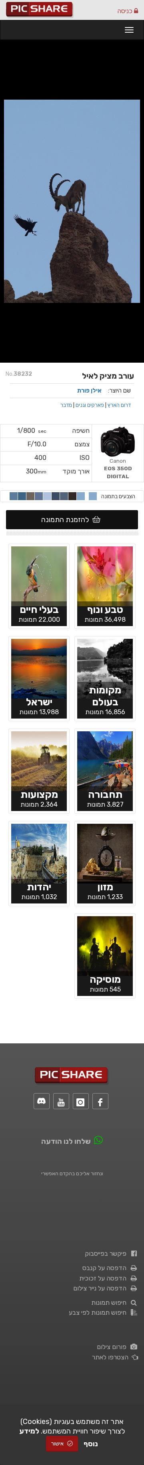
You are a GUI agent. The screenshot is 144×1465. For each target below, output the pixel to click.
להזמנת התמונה (66, 519)
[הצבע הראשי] (93, 496)
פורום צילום (113, 1347)
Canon (118, 468)
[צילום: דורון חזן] (39, 761)
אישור (58, 1443)
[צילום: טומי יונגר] (105, 946)
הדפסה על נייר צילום (101, 1288)
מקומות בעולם (105, 696)
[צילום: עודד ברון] (105, 668)
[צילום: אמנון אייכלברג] (105, 761)
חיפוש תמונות (110, 1302)
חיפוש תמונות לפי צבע (99, 1312)
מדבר (66, 405)
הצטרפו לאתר (112, 1357)
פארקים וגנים (90, 405)
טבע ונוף (105, 609)
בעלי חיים (39, 609)
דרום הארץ (119, 405)
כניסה (125, 11)
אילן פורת (89, 390)
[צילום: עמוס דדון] (39, 668)
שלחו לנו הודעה (66, 1141)
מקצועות (39, 794)
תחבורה (105, 794)
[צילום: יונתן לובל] (39, 853)
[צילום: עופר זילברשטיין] (105, 853)
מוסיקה (105, 979)
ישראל (39, 702)
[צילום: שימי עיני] (39, 576)
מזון (105, 887)
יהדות (39, 887)
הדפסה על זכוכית (104, 1278)
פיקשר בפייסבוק (107, 1253)
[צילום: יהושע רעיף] (105, 576)
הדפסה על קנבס (106, 1268)
